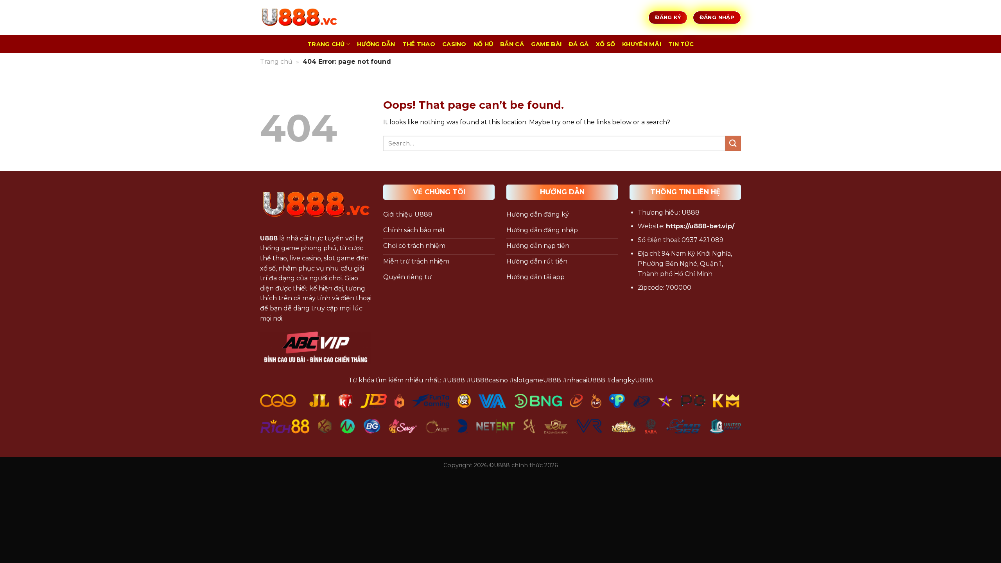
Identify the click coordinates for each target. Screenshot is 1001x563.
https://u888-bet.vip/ (700, 226)
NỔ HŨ (483, 44)
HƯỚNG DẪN (376, 44)
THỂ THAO (418, 44)
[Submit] (733, 143)
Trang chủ (276, 61)
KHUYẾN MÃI (641, 44)
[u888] (299, 17)
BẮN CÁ (512, 44)
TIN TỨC (681, 44)
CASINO (454, 44)
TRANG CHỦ (326, 44)
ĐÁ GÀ (578, 44)
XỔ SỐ (605, 44)
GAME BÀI (546, 44)
